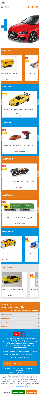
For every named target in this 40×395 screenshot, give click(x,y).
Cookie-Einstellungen (9, 351)
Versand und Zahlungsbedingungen (24, 346)
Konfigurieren (31, 392)
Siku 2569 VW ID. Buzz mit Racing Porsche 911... (20, 218)
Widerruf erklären (13, 363)
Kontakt (33, 351)
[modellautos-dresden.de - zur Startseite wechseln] (3, 2)
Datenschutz (13, 357)
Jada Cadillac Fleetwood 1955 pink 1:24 (19, 146)
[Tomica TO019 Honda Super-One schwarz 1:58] (19, 99)
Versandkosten (32, 338)
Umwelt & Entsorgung (23, 351)
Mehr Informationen (22, 386)
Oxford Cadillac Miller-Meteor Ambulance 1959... (19, 73)
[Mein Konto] (32, 7)
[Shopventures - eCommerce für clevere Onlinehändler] (20, 373)
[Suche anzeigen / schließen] (28, 7)
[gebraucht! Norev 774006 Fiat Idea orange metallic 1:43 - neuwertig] (19, 171)
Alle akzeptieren (18, 392)
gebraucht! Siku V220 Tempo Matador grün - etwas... (20, 289)
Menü (6, 7)
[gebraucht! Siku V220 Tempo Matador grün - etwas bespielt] (20, 279)
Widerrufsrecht (30, 354)
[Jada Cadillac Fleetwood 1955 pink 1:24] (19, 135)
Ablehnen (7, 392)
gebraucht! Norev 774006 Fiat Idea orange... (19, 182)
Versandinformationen (29, 343)
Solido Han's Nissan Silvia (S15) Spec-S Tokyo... (19, 254)
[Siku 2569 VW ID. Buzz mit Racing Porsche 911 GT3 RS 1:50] (19, 207)
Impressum (9, 345)
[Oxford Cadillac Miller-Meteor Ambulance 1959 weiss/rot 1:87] (19, 63)
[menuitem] (5, 7)
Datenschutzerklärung (19, 345)
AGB (20, 357)
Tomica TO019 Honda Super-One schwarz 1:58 (19, 109)
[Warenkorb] (37, 7)
